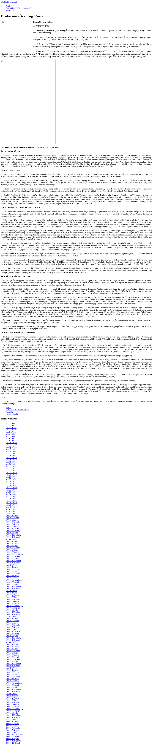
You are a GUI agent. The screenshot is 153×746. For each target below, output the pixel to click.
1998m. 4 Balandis (13, 676)
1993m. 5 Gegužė (12, 550)
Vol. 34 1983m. (11, 494)
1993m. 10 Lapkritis (13, 561)
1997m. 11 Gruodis (13, 666)
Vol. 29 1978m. (11, 483)
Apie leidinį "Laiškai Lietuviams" (18, 8)
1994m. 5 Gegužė (12, 576)
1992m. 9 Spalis (12, 533)
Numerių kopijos (12, 414)
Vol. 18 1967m (11, 460)
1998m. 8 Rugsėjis (13, 685)
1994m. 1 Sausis (12, 567)
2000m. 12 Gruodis (13, 743)
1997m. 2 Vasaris (12, 646)
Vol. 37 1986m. (11, 501)
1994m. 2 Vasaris (12, 569)
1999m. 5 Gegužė (12, 704)
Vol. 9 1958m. (11, 440)
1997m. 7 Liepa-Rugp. (14, 657)
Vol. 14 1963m (11, 451)
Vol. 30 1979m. (11, 486)
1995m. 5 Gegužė (12, 601)
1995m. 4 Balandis (13, 599)
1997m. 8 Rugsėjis (13, 659)
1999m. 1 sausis (12, 696)
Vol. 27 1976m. (11, 479)
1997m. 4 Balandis (13, 651)
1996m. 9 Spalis (12, 636)
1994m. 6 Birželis (12, 578)
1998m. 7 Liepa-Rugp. (14, 683)
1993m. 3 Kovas (12, 546)
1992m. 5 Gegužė (12, 524)
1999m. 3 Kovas (12, 700)
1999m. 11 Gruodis (13, 717)
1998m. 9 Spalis (12, 687)
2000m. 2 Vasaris (12, 724)
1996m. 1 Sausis (12, 619)
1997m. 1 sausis (12, 644)
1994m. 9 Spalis (12, 584)
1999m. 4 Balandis (13, 702)
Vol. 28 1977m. (11, 481)
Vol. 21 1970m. (11, 466)
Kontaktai (9, 412)
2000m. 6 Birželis (12, 732)
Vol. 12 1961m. (11, 447)
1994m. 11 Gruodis (13, 589)
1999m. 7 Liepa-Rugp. (14, 709)
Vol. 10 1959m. (11, 443)
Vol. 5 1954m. (11, 432)
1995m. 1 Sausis (12, 593)
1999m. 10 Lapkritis (13, 715)
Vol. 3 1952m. (11, 428)
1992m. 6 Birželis (12, 526)
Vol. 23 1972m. (11, 471)
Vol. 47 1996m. (11, 616)
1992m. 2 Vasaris (12, 518)
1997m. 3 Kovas (12, 649)
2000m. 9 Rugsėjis (13, 737)
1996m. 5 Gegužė (12, 627)
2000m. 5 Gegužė (12, 730)
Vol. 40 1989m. (11, 507)
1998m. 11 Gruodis (13, 691)
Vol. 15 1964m (11, 453)
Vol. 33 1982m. (11, 492)
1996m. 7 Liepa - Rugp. (15, 631)
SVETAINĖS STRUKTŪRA (17, 410)
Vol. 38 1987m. (11, 503)
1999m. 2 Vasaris (12, 698)
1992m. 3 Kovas (12, 520)
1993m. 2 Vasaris (12, 543)
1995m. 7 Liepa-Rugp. (14, 606)
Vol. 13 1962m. (11, 449)
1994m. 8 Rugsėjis (13, 582)
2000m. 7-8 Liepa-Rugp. (15, 734)
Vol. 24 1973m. (11, 473)
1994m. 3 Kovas (12, 571)
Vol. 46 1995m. (11, 591)
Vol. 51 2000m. (11, 719)
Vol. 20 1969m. (11, 464)
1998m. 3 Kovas (12, 674)
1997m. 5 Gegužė (12, 653)
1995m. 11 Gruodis (13, 614)
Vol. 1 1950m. (11, 423)
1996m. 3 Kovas (12, 623)
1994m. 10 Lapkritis (13, 586)
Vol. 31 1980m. (11, 488)
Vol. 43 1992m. (11, 513)
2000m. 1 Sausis (12, 721)
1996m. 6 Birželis (12, 629)
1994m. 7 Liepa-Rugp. (14, 580)
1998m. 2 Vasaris (12, 672)
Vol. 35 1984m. (11, 496)
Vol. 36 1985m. (11, 498)
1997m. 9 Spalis (12, 661)
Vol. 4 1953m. (11, 430)
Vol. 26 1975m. (11, 477)
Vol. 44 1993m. (11, 539)
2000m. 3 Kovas (12, 726)
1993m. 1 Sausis (12, 541)
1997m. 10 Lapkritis (13, 664)
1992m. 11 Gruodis (13, 537)
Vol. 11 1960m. (11, 445)
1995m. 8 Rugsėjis (13, 608)
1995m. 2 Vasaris (12, 595)
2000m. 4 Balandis (13, 728)
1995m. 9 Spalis (12, 610)
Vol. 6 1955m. (11, 434)
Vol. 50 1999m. (11, 694)
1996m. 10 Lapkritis (13, 638)
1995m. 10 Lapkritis (13, 612)
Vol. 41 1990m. (11, 509)
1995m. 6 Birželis (12, 604)
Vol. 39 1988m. (11, 505)
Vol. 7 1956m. (11, 436)
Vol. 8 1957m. (11, 438)
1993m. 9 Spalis (12, 558)
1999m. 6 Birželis (12, 706)
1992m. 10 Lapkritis (13, 535)
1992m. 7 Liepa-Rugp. (14, 528)
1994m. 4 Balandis (13, 573)
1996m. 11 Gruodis (13, 640)
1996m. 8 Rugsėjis (13, 634)
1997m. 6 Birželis (12, 655)
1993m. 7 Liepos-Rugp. (15, 554)
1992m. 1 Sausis (12, 516)
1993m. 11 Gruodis (13, 563)
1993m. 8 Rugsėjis (13, 556)
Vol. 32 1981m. (11, 490)
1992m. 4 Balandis (13, 522)
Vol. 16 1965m (11, 456)
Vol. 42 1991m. (11, 511)
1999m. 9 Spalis (12, 713)
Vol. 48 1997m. (11, 642)
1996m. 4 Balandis (13, 625)
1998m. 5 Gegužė (12, 679)
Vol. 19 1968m (11, 462)
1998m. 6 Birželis (12, 681)
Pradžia (8, 6)
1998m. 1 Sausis (12, 670)
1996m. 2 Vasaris (12, 621)
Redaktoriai (10, 10)
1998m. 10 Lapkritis (13, 689)
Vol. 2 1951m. (11, 425)
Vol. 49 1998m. (11, 668)
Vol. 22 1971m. (11, 468)
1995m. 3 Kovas (12, 597)
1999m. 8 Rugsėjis (13, 711)
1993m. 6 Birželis (12, 552)
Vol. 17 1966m (11, 458)
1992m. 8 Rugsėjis (13, 531)
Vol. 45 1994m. (11, 565)
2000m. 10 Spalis (12, 739)
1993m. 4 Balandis (13, 548)
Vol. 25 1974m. (11, 475)
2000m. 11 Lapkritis (13, 741)
